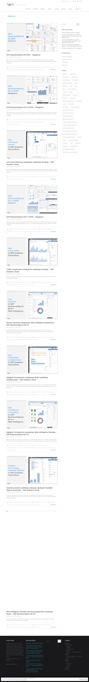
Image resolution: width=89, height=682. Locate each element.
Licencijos (68, 647)
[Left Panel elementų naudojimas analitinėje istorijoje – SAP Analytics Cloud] (32, 144)
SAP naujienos (34, 67)
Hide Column (75, 95)
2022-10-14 (19, 273)
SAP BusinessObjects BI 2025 (37, 69)
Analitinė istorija (42, 502)
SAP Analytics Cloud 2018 (68, 110)
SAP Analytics (16, 69)
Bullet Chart (52, 392)
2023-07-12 (19, 166)
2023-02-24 (19, 219)
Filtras (64, 89)
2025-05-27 (19, 57)
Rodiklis (64, 104)
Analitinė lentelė (66, 77)
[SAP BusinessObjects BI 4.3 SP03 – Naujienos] (32, 199)
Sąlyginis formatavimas (12, 394)
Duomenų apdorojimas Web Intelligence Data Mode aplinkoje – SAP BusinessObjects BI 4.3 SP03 (34, 670)
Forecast (64, 92)
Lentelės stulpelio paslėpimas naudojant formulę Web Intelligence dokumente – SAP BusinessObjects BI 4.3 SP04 (71, 41)
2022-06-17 (19, 382)
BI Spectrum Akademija (18, 67)
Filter (76, 86)
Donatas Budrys (11, 57)
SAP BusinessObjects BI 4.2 (68, 119)
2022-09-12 (19, 327)
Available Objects (51, 502)
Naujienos (56, 8)
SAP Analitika (27, 67)
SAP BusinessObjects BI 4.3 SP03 (39, 231)
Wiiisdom (68, 664)
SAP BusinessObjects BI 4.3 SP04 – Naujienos (25, 107)
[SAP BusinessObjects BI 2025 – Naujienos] (32, 37)
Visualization (77, 143)
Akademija (43, 8)
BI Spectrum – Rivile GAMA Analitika (73, 652)
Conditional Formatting (13, 447)
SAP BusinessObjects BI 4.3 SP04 (14, 124)
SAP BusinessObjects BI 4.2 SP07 (69, 125)
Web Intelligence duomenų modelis (70, 152)
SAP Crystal (68, 663)
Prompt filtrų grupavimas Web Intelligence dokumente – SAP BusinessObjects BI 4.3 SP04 (72, 45)
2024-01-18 (19, 109)
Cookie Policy (24, 679)
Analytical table (74, 77)
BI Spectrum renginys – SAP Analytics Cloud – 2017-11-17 (74, 657)
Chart (50, 282)
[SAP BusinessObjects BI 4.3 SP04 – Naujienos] (32, 89)
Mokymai (68, 646)
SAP (67, 662)
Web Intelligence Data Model (68, 149)
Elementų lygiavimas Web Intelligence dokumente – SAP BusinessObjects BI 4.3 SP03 (34, 665)
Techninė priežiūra (70, 649)
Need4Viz (68, 666)
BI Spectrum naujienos (67, 59)
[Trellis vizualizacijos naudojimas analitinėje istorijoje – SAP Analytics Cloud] (32, 251)
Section (28, 339)
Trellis (31, 284)
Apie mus (70, 8)
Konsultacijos (69, 644)
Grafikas (70, 92)
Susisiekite (77, 8)
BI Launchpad (75, 80)
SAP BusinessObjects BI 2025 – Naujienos (23, 55)
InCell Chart (65, 98)
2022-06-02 (19, 436)
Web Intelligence (34, 339)
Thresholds (44, 394)
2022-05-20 (19, 492)
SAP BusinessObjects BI (25, 69)
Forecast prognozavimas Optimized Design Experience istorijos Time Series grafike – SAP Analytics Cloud (72, 36)
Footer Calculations (72, 89)
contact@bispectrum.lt (67, 1)
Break (50, 624)
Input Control (72, 98)
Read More (53, 69)
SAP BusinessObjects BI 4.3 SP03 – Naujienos (25, 217)
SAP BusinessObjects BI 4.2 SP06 (69, 122)
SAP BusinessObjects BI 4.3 (37, 122)
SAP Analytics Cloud (18, 179)
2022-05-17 (19, 616)
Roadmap (79, 101)
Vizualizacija (65, 146)
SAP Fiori (79, 137)
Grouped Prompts (66, 95)
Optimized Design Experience (68, 101)
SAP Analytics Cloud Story (68, 113)
